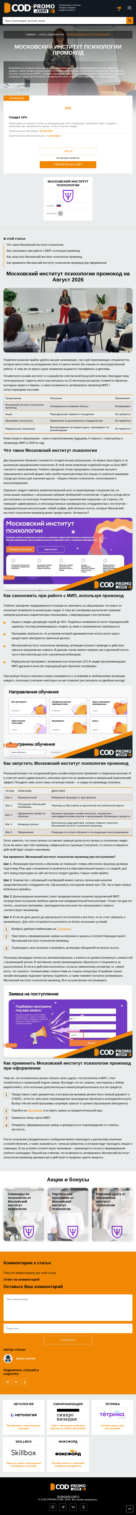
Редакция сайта (68, 1496)
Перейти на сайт (68, 164)
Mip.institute (34, 1110)
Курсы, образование (51, 34)
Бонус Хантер (26, 1358)
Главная (31, 34)
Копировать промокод (68, 158)
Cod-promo (64, 928)
